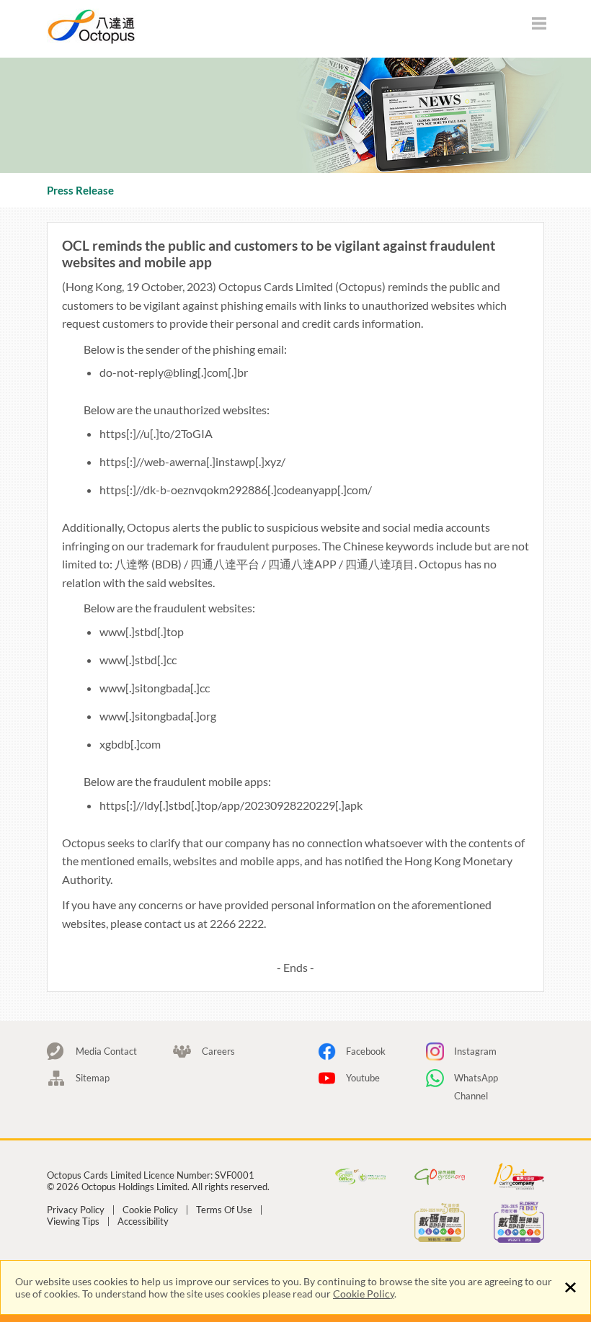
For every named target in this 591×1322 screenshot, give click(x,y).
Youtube (363, 1078)
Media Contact (106, 1051)
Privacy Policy (76, 1210)
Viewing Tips (73, 1221)
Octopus (144, 26)
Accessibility (143, 1221)
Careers (218, 1051)
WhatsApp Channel (476, 1079)
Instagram (475, 1051)
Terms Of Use (224, 1210)
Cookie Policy (363, 1293)
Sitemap (93, 1078)
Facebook (366, 1051)
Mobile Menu (539, 25)
